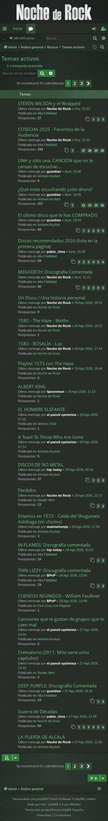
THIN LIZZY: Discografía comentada (54, 570)
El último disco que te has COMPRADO (58, 215)
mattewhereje (57, 527)
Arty (43, 804)
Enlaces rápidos (5, 30)
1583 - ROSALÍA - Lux (40, 344)
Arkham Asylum (49, 176)
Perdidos (27, 490)
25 (96, 205)
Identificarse (24, 38)
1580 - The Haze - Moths (43, 320)
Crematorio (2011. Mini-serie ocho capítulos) (53, 655)
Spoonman (55, 391)
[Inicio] (54, 12)
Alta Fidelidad (47, 113)
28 (89, 151)
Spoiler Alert (46, 500)
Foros (31, 30)
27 (83, 151)
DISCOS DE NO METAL (41, 465)
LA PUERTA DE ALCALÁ (41, 737)
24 (89, 205)
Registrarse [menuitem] (104, 30)
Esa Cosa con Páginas (54, 605)
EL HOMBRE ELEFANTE (41, 409)
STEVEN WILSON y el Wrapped (49, 103)
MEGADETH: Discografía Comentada (55, 272)
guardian (54, 171)
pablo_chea (56, 251)
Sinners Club (47, 424)
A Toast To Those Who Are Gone (50, 437)
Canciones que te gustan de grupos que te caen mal (61, 622)
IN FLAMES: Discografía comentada (54, 545)
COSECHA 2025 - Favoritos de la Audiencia (51, 132)
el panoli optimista (61, 415)
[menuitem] (102, 47)
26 (102, 205)
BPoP (51, 575)
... (3, 38)
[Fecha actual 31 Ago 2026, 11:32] (95, 47)
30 (102, 151)
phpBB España (72, 809)
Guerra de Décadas (37, 711)
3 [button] (81, 83)
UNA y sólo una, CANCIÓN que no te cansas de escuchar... (55, 163)
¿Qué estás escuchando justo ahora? (55, 189)
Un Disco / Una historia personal (51, 298)
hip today (54, 469)
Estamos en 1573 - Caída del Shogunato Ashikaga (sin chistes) (59, 519)
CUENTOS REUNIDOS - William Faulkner (59, 596)
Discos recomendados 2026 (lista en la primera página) (58, 243)
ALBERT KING (32, 386)
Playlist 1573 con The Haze (46, 363)
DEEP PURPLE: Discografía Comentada (57, 686)
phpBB (41, 799)
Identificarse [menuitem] (95, 30)
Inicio (17, 28)
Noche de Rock (59, 109)
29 (96, 151)
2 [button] (75, 83)
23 (83, 205)
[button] (89, 83)
